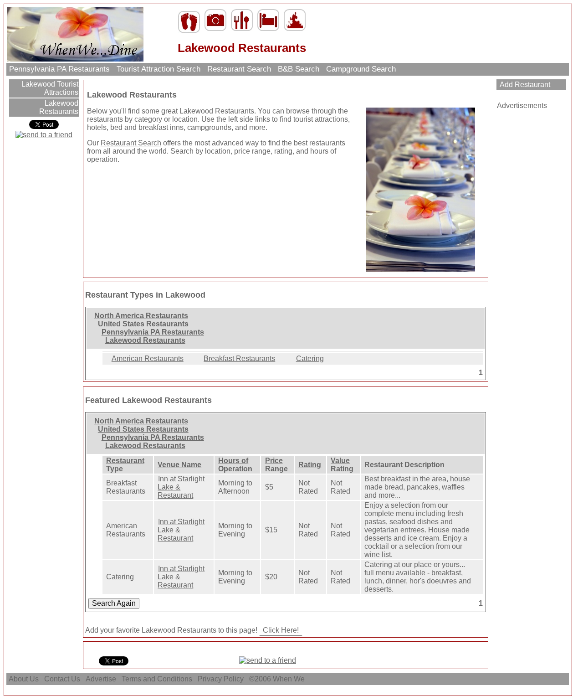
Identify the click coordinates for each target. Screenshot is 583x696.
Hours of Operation (235, 465)
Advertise (101, 679)
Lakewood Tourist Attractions (49, 88)
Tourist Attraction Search (158, 69)
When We (290, 679)
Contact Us (62, 679)
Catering (310, 358)
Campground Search (361, 69)
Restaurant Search (239, 69)
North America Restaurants (141, 316)
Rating (309, 465)
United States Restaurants (143, 324)
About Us (24, 679)
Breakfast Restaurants (239, 358)
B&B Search (299, 69)
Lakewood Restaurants (58, 107)
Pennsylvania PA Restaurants (59, 69)
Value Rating (342, 465)
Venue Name (179, 465)
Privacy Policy (220, 679)
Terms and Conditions (157, 679)
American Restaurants (148, 358)
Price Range (276, 465)
